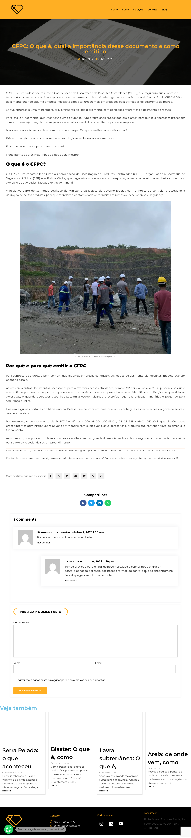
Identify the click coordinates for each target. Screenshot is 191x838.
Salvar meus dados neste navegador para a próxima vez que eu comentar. (61, 680)
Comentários (21, 622)
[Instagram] (101, 823)
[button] (83, 503)
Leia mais (6, 791)
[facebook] (50, 476)
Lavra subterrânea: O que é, (119, 758)
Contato (152, 9)
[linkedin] (67, 476)
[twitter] (59, 476)
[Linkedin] (111, 823)
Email (98, 663)
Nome (16, 663)
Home (114, 9)
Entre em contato (115, 458)
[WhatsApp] (93, 476)
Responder (43, 542)
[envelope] (76, 476)
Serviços (138, 9)
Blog (164, 9)
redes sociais (108, 450)
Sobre (125, 9)
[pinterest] (84, 476)
